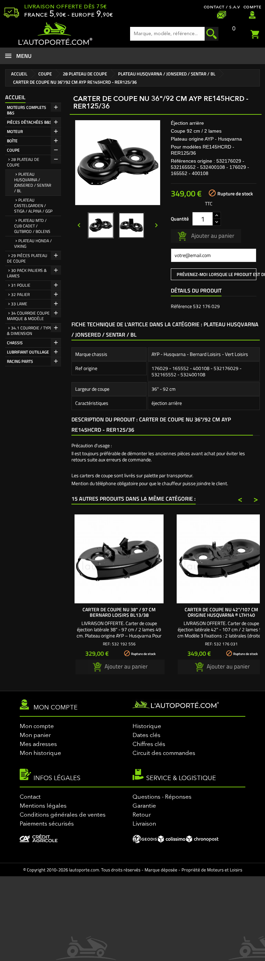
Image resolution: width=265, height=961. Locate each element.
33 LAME (19, 303)
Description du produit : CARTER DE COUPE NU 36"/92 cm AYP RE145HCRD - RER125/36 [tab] (151, 424)
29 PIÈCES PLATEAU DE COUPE (27, 258)
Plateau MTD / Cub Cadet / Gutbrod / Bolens (32, 226)
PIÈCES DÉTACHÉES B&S (29, 122)
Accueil (15, 97)
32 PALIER (20, 294)
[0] (256, 33)
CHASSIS (15, 342)
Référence (181, 306)
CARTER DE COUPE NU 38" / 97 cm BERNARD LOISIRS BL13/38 (119, 612)
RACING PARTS (20, 361)
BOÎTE (12, 140)
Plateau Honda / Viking (33, 243)
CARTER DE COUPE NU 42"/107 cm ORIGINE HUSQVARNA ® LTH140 (221, 612)
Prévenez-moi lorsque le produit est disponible (216, 274)
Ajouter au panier (212, 235)
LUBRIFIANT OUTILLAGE (28, 352)
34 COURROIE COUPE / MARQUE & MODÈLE (29, 316)
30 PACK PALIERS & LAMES (27, 273)
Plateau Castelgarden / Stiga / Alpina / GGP (33, 205)
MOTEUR (15, 131)
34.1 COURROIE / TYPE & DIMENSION (29, 331)
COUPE (13, 150)
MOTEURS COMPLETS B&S (26, 110)
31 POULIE (20, 285)
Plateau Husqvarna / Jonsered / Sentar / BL (32, 182)
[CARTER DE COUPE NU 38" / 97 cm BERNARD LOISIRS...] (119, 558)
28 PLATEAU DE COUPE (23, 162)
